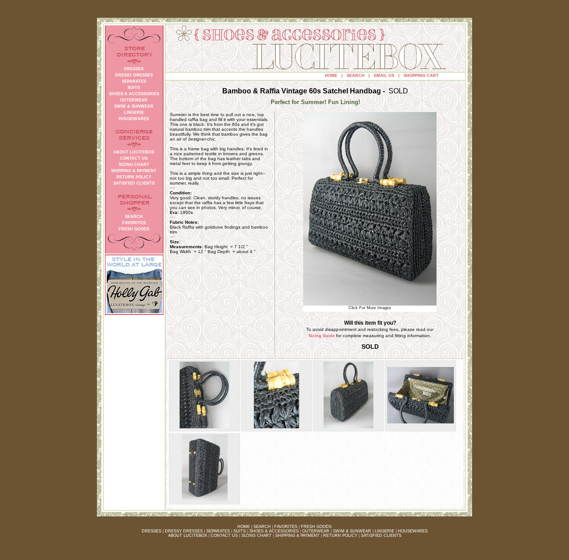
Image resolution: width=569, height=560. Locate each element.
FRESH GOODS (316, 526)
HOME (331, 75)
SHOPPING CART (421, 75)
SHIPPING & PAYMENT (297, 535)
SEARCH (356, 75)
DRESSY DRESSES (184, 531)
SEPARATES (218, 531)
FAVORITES (285, 526)
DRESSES (151, 531)
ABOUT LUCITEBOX (187, 535)
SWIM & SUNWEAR (352, 531)
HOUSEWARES (413, 531)
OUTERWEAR (315, 531)
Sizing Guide (322, 336)
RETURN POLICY (340, 535)
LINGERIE (384, 531)
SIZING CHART (256, 535)
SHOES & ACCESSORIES (274, 531)
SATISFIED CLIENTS (381, 535)
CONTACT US (224, 535)
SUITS (239, 531)
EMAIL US (384, 75)
